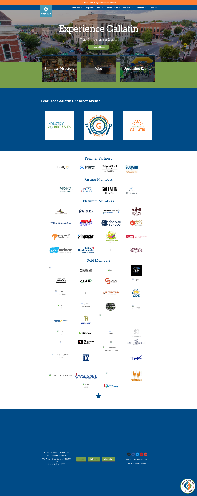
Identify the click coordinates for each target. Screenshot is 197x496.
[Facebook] (133, 454)
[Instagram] (129, 454)
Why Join (76, 8)
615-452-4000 (59, 464)
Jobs (98, 69)
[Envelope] (145, 454)
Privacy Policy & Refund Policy (137, 459)
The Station (128, 8)
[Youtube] (141, 454)
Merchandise (141, 8)
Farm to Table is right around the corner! (98, 2)
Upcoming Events (137, 69)
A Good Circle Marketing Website (137, 463)
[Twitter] (137, 454)
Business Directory (59, 69)
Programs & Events (93, 8)
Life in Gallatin (112, 8)
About (151, 8)
